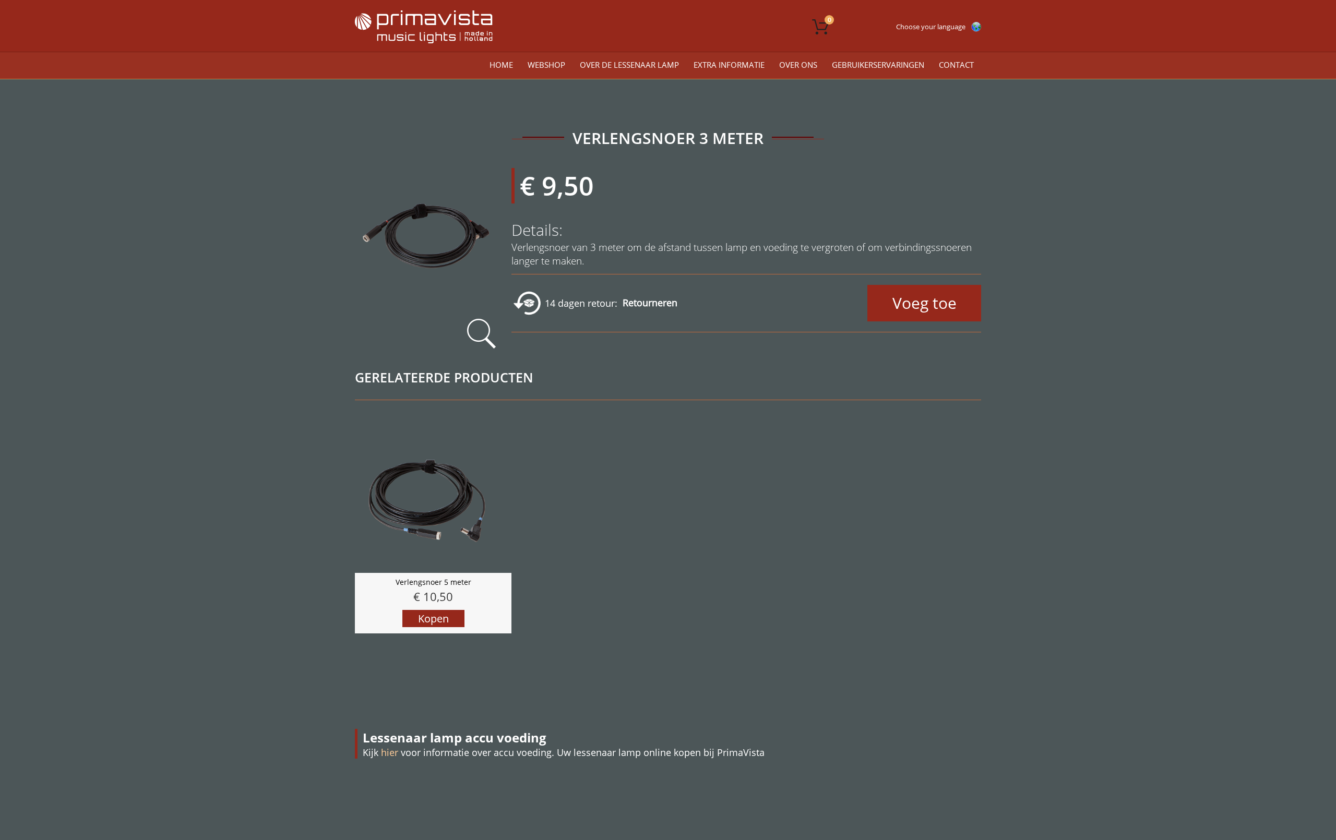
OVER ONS (798, 64)
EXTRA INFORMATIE (729, 64)
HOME (501, 64)
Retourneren (650, 302)
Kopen (433, 618)
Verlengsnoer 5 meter (433, 582)
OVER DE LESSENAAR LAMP (629, 64)
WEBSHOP (546, 64)
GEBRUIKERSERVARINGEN (878, 64)
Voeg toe (924, 303)
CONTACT (956, 64)
